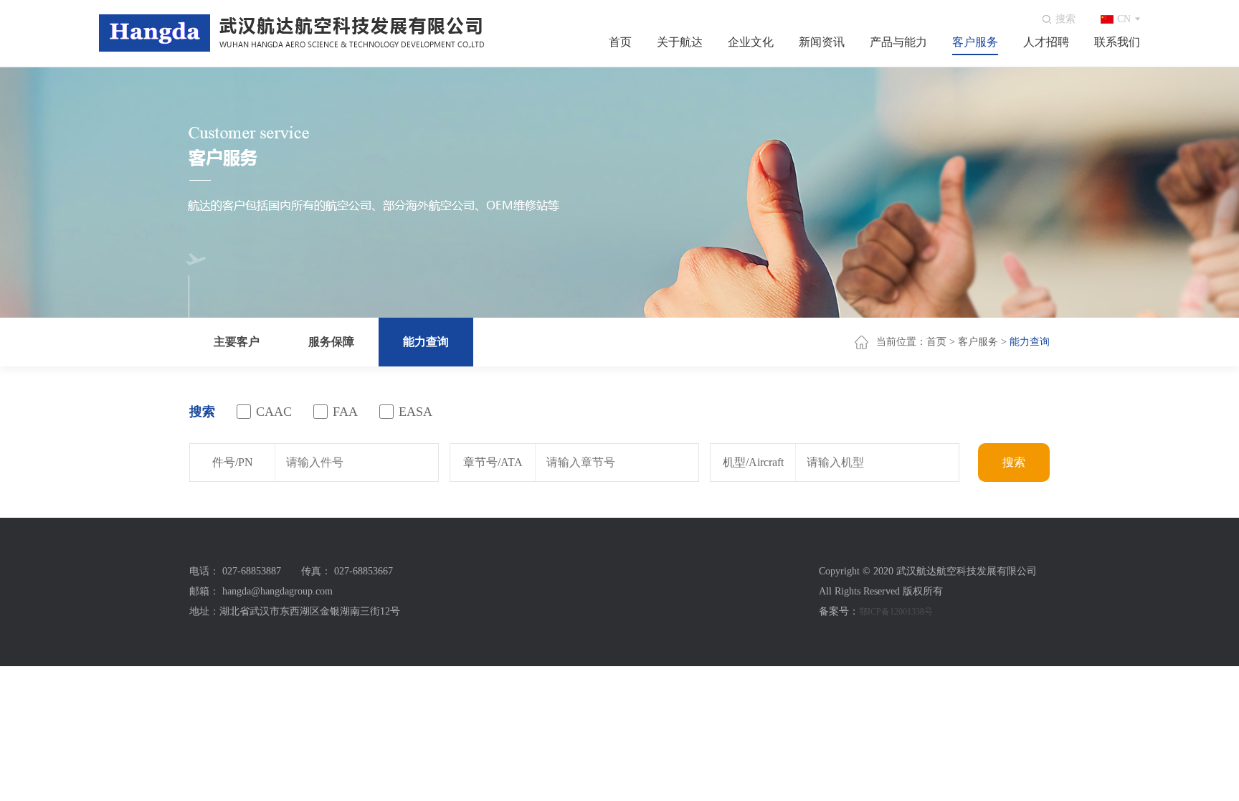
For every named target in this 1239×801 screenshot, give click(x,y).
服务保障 (331, 342)
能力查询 (426, 342)
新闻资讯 (822, 42)
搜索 (1013, 462)
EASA (415, 411)
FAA (345, 411)
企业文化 (751, 42)
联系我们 (1117, 42)
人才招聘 (1046, 42)
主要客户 (237, 342)
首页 (620, 42)
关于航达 (680, 42)
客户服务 (975, 42)
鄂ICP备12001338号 (896, 612)
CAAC (274, 411)
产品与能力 (898, 42)
